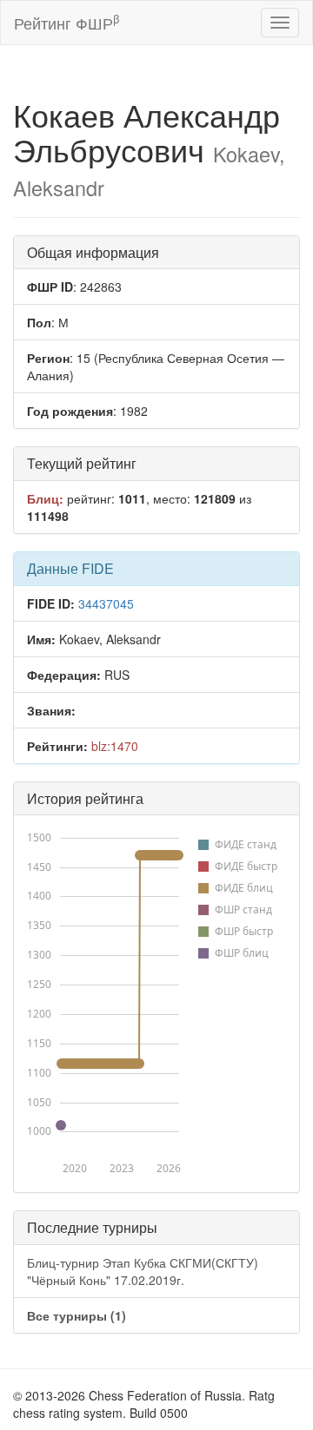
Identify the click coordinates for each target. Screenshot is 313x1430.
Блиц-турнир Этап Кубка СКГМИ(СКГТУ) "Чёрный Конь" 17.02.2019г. (142, 1271)
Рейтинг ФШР (66, 22)
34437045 (106, 603)
